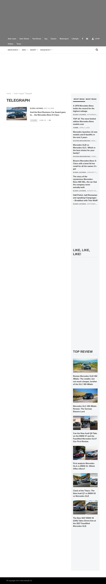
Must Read (91, 99)
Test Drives (36, 39)
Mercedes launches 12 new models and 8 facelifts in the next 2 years (85, 134)
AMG (24, 50)
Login (97, 38)
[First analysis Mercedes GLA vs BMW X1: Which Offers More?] (85, 453)
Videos (10, 44)
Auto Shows (24, 39)
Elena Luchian (36, 108)
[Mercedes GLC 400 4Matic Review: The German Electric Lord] (85, 395)
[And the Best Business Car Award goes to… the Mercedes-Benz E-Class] (16, 113)
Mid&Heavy (45, 50)
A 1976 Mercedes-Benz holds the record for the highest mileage (83, 108)
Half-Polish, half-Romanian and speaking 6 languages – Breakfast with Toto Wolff (85, 198)
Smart (33, 50)
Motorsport (64, 39)
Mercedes (13, 50)
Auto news (12, 39)
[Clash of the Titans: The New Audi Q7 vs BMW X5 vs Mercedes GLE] (85, 480)
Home (9, 93)
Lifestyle (75, 39)
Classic (53, 39)
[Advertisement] (53, 18)
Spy (45, 39)
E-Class (33, 120)
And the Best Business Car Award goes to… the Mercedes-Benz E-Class (48, 113)
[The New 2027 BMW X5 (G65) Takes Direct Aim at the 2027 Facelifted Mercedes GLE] (85, 507)
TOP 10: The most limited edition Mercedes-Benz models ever (84, 121)
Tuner (19, 44)
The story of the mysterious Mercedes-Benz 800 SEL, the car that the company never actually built (85, 181)
